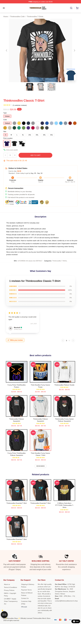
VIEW (16, 380)
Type (5, 113)
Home (5, 16)
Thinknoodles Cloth (17, 16)
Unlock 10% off (4, 615)
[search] (71, 8)
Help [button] (77, 621)
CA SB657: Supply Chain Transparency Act (11, 601)
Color (5, 119)
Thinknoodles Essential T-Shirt (16, 503)
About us (7, 584)
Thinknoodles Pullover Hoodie (64, 385)
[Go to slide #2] (40, 87)
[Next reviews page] (73, 340)
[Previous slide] (6, 50)
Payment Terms (26, 590)
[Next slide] (74, 50)
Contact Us (25, 598)
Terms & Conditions (10, 587)
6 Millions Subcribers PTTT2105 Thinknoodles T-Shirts (64, 505)
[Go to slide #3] (51, 87)
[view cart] (77, 8)
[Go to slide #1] (29, 87)
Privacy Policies (9, 590)
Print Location (8, 138)
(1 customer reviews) (20, 105)
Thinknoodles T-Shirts (35, 16)
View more (40, 466)
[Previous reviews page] (63, 340)
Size (4, 131)
